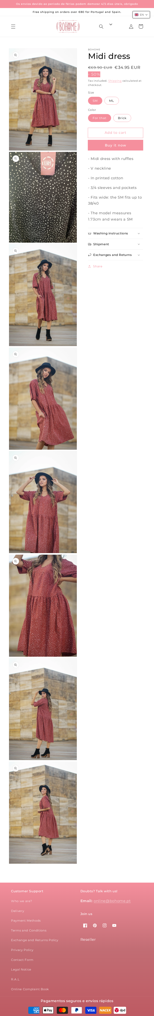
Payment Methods (26, 920)
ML (111, 101)
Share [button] (97, 266)
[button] (13, 26)
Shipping (115, 80)
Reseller (88, 939)
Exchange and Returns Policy (34, 940)
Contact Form (22, 960)
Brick (122, 118)
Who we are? (21, 901)
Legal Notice (21, 969)
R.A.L (15, 979)
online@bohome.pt (112, 901)
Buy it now (115, 145)
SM (95, 101)
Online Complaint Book (30, 989)
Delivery (17, 911)
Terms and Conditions (28, 930)
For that (99, 118)
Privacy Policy (22, 950)
